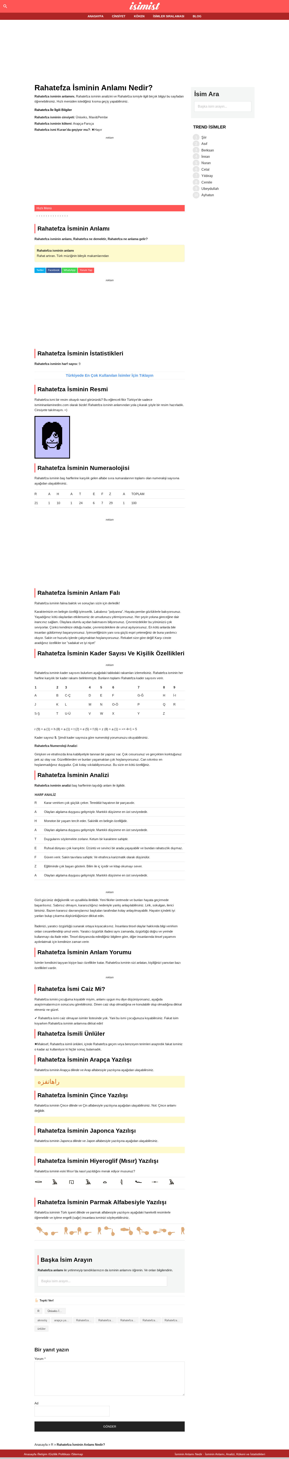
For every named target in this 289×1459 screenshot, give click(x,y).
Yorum (40, 1358)
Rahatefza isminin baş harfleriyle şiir (129, 1320)
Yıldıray (207, 176)
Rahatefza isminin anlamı (107, 1320)
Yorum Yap (86, 270)
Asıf (204, 144)
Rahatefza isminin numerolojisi (174, 1320)
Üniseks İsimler (57, 1311)
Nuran (206, 163)
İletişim (42, 1454)
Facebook (53, 270)
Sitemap (77, 1454)
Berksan (207, 150)
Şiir (203, 137)
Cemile (206, 182)
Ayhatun (207, 195)
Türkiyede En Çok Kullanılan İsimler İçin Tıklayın (109, 375)
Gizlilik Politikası (59, 1454)
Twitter (40, 270)
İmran (205, 156)
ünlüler (41, 1328)
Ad (36, 1403)
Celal (205, 169)
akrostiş (42, 1320)
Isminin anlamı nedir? (144, 6)
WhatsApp (70, 270)
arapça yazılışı (63, 1320)
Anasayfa (41, 1444)
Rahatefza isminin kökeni (152, 1320)
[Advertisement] (144, 52)
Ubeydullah (210, 188)
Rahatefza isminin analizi (85, 1320)
